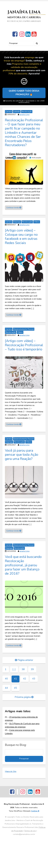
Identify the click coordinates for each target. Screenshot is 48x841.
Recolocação (27, 111)
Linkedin (17, 111)
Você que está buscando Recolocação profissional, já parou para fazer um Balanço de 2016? (23, 565)
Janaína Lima (24, 114)
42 (24, 678)
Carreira (9, 111)
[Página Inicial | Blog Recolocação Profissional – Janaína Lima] (24, 15)
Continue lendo (12, 207)
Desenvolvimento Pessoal (24, 329)
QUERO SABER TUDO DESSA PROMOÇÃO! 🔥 (24, 92)
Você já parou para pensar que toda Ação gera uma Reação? (21, 454)
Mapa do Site (10, 771)
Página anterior (25, 660)
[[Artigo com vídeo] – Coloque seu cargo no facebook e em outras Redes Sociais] (24, 266)
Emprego (17, 222)
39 (32, 669)
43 (33, 678)
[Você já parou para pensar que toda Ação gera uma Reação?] (24, 482)
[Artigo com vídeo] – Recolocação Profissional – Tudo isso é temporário (24, 345)
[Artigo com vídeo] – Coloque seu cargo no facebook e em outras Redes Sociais (21, 236)
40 (6, 678)
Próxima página (23, 697)
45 (15, 688)
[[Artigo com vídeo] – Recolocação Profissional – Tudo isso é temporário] (24, 372)
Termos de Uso (30, 831)
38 (23, 669)
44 (6, 688)
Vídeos (36, 222)
